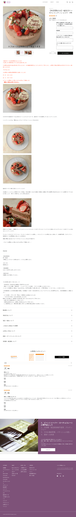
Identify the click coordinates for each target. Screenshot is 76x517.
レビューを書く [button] (61, 357)
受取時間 (58, 30)
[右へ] (33, 52)
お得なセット (6, 504)
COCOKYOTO (51, 8)
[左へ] (14, 52)
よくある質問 (24, 469)
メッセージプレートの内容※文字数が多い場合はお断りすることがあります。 (64, 36)
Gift (4, 493)
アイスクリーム (6, 491)
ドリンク (5, 500)
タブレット (5, 485)
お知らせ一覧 (15, 473)
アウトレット (6, 502)
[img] (7, 365)
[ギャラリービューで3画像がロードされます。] (26, 52)
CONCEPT (48, 449)
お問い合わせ (24, 471)
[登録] (72, 468)
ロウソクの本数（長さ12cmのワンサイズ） (63, 44)
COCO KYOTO (8, 514)
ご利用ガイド (24, 467)
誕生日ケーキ (6, 494)
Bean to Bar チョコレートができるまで (15, 469)
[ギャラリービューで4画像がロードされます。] (30, 52)
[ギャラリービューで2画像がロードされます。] (22, 52)
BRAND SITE (31, 467)
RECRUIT (13, 475)
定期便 (4, 467)
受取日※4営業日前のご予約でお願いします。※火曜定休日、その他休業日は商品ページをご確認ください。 (64, 24)
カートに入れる (65, 53)
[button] (67, 2)
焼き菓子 (5, 487)
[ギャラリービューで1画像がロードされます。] (18, 52)
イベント (5, 506)
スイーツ (5, 489)
